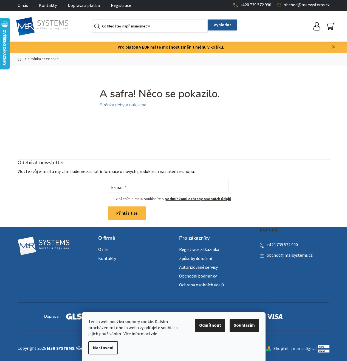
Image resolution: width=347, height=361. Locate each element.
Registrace (121, 5)
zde (154, 334)
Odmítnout (210, 325)
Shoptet (281, 349)
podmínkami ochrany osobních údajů (198, 199)
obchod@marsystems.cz (307, 5)
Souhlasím (244, 325)
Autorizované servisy (198, 267)
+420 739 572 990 (255, 5)
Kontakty (48, 5)
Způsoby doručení (195, 259)
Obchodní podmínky (198, 276)
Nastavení (103, 348)
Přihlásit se (127, 213)
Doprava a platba (84, 5)
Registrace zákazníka (199, 250)
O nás (23, 5)
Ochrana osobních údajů (201, 285)
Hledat (222, 24)
